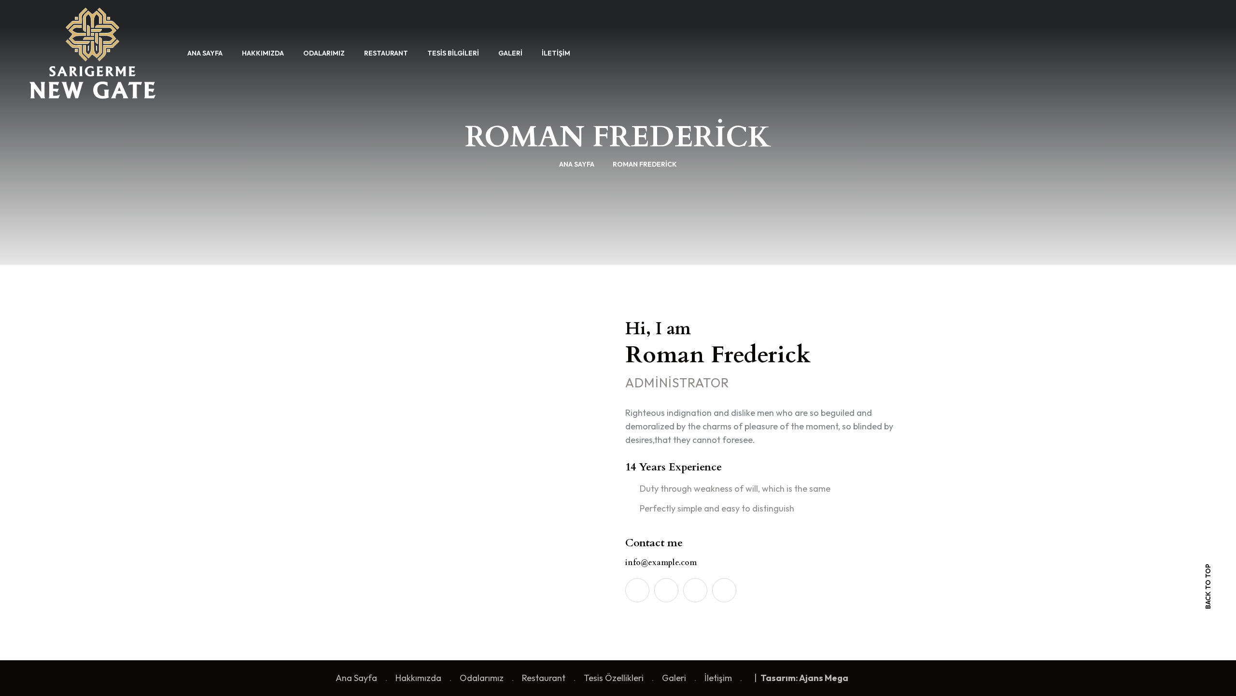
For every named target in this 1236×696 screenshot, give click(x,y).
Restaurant (386, 53)
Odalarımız (324, 53)
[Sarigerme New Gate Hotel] (92, 51)
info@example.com (661, 562)
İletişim (556, 53)
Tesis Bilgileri (453, 53)
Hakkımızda (263, 53)
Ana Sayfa (205, 53)
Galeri (510, 53)
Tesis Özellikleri (614, 677)
